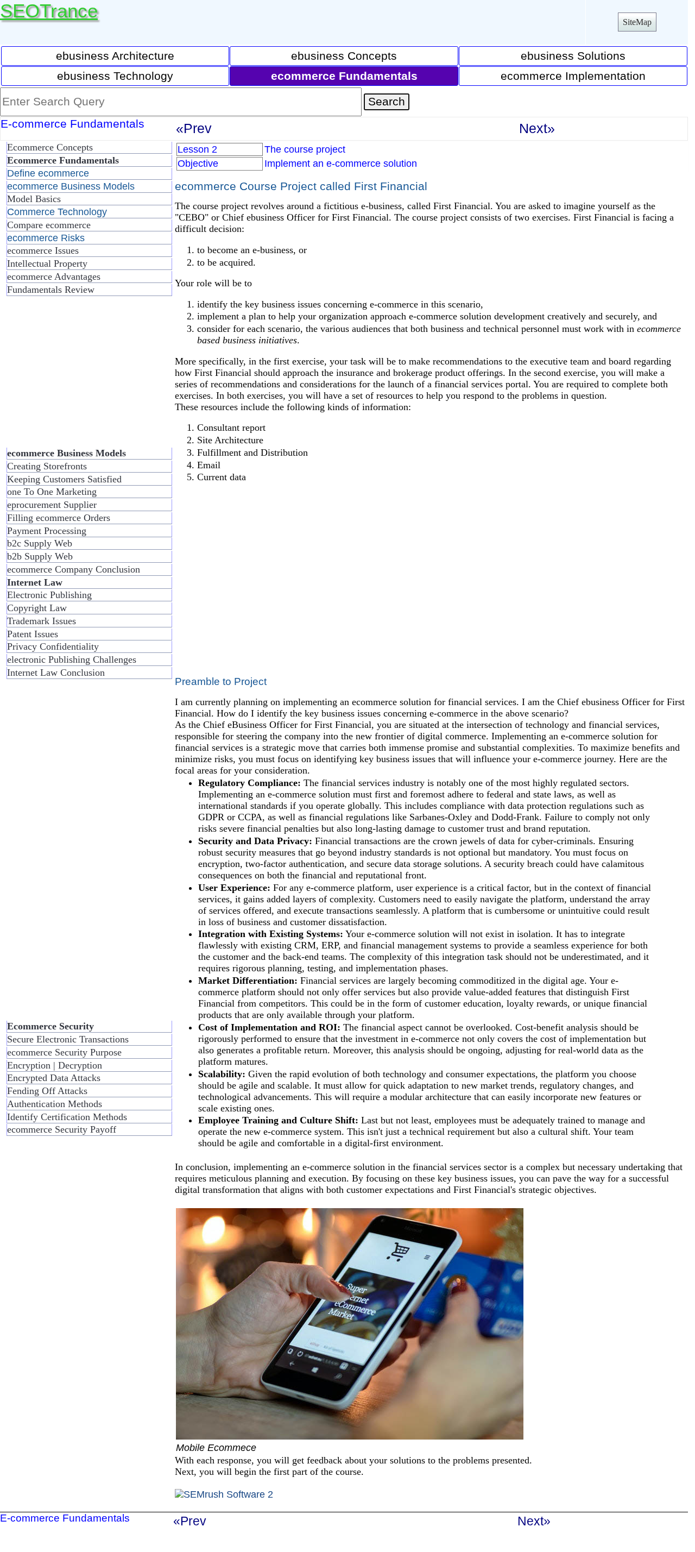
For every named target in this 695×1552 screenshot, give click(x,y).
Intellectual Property (47, 263)
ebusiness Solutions (573, 55)
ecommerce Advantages (53, 276)
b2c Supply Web (39, 543)
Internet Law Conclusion (56, 672)
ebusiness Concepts (344, 55)
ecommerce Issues (43, 250)
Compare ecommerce (49, 224)
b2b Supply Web (40, 556)
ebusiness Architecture (115, 55)
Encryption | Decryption (54, 1065)
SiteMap (637, 22)
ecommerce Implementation (573, 76)
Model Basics (34, 198)
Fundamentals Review (50, 289)
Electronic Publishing (49, 594)
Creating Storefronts (47, 466)
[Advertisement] (86, 376)
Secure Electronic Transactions (68, 1039)
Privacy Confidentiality (53, 646)
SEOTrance (49, 10)
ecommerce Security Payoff (61, 1129)
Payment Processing (46, 530)
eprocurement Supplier (52, 504)
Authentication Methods (54, 1103)
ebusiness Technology (115, 76)
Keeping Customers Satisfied (64, 479)
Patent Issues (32, 634)
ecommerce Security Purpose (64, 1052)
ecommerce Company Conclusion (73, 569)
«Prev (194, 128)
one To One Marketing (52, 491)
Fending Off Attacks (47, 1090)
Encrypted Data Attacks (53, 1077)
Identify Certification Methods (67, 1116)
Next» (537, 128)
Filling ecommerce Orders (58, 517)
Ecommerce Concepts (50, 147)
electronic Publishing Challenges (71, 659)
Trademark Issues (41, 620)
